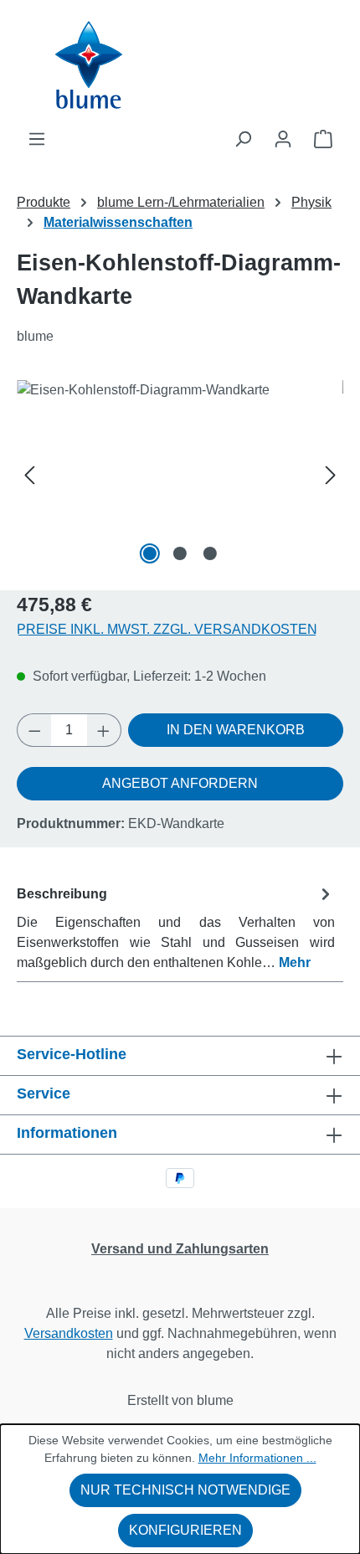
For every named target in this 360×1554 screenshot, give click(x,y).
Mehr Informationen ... (257, 1457)
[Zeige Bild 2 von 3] (180, 553)
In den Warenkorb (236, 730)
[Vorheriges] (29, 474)
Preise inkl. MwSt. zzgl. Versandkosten (167, 629)
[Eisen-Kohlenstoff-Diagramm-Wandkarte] (180, 474)
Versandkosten (68, 1333)
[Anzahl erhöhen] (103, 730)
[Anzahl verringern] (34, 730)
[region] (180, 474)
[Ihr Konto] (283, 139)
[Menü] (37, 139)
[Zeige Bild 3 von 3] (210, 553)
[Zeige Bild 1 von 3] (150, 553)
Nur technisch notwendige (185, 1490)
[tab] (176, 927)
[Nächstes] (330, 474)
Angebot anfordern (180, 783)
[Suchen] (243, 139)
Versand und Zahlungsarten (180, 1249)
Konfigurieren (185, 1530)
